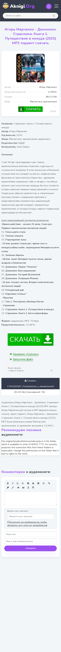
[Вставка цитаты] (23, 487)
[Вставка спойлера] (33, 487)
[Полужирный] (8, 483)
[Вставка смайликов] (44, 483)
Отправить (30, 548)
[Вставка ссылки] (49, 483)
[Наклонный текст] (13, 483)
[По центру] (33, 483)
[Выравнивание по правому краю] (38, 483)
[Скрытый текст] (18, 487)
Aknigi (22, 6)
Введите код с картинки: (17, 511)
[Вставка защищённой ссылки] (8, 487)
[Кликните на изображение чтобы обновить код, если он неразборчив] (30, 524)
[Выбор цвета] (13, 487)
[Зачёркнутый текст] (23, 483)
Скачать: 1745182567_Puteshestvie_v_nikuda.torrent (30, 383)
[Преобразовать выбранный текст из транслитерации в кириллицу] (28, 487)
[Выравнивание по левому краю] (28, 483)
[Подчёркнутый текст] (18, 483)
